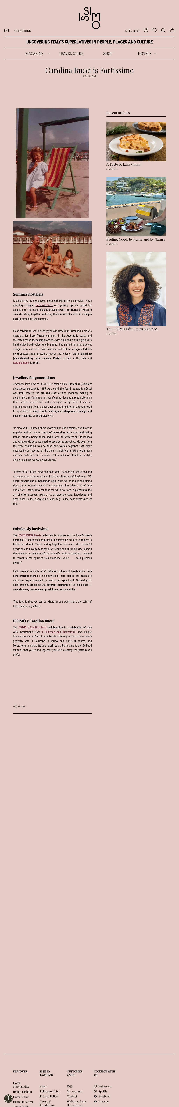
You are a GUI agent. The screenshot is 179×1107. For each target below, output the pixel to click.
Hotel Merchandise (21, 1084)
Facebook (104, 1096)
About (44, 1086)
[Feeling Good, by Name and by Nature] (136, 206)
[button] (34, 53)
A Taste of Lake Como (123, 164)
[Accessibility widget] (8, 1098)
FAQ (69, 1086)
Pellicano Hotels (50, 1091)
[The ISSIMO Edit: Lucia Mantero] (136, 289)
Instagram (104, 1086)
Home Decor (21, 1096)
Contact (72, 1096)
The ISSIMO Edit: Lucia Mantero (131, 329)
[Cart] (172, 30)
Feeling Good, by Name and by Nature (135, 239)
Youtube (103, 1101)
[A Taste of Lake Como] (136, 141)
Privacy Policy (49, 1096)
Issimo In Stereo (23, 1102)
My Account (74, 1091)
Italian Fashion (22, 1091)
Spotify (102, 1091)
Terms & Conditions (47, 1103)
